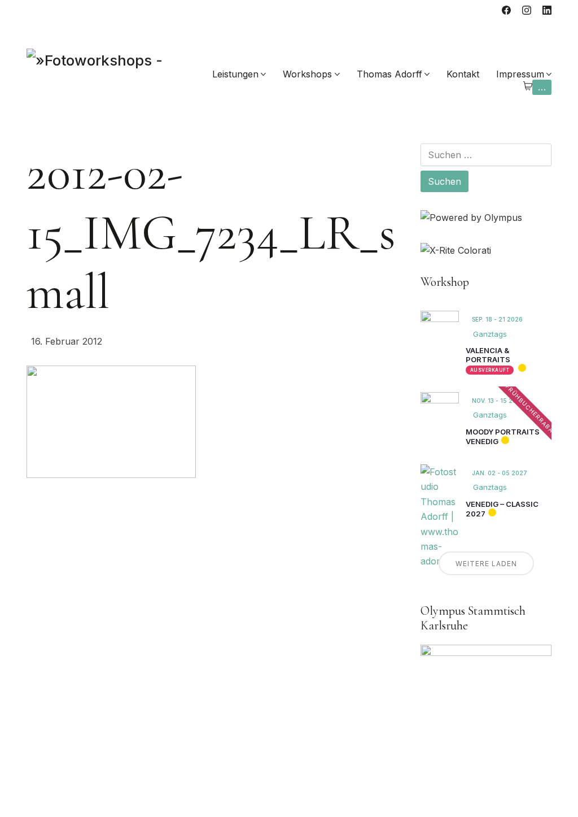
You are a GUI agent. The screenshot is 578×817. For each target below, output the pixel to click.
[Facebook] (506, 10)
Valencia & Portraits (488, 355)
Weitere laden (486, 563)
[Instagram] (526, 10)
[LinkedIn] (546, 10)
